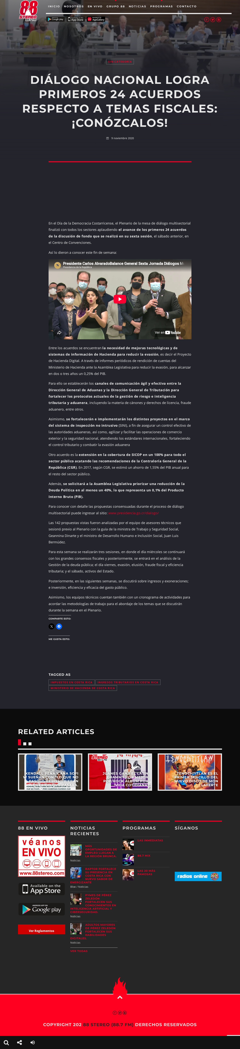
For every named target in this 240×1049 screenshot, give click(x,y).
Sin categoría (120, 61)
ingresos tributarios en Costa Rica (128, 682)
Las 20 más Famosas (146, 872)
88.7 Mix (144, 855)
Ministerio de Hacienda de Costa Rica (83, 688)
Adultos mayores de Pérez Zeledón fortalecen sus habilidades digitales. (93, 931)
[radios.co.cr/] (198, 880)
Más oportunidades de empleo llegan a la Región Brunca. (101, 851)
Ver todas (79, 951)
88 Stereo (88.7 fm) (108, 1024)
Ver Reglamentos (41, 931)
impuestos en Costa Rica (72, 682)
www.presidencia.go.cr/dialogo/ (133, 513)
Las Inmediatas (150, 840)
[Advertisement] (120, 35)
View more (50, 772)
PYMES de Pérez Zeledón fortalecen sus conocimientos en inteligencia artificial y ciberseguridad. (93, 904)
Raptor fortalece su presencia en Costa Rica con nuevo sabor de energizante (93, 875)
